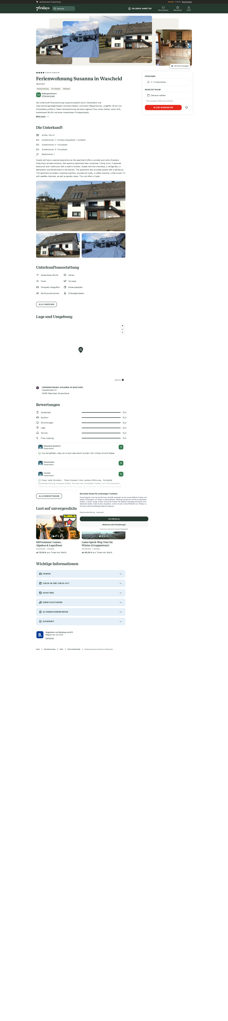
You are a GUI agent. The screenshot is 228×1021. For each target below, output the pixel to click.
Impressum (50, 638)
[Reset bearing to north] (122, 332)
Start (38, 649)
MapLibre (118, 380)
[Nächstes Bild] (76, 527)
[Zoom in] (122, 325)
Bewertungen (187, 2)
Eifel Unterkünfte (73, 649)
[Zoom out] (122, 329)
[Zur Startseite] (42, 8)
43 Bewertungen (48, 96)
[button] (41, 116)
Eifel (61, 649)
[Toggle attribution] (122, 379)
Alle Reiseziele (49, 649)
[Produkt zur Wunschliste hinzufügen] (187, 107)
